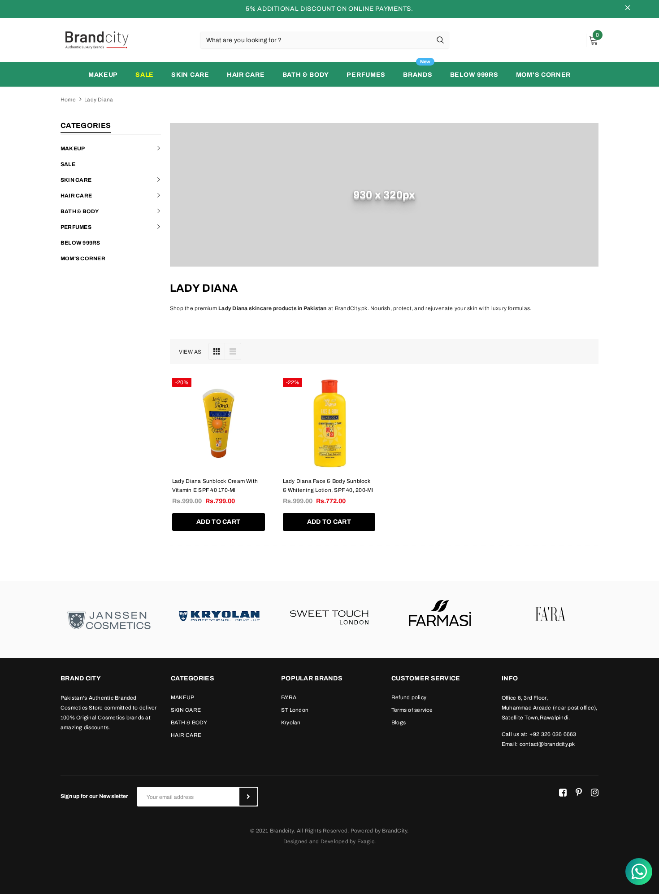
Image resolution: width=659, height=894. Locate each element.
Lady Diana (98, 99)
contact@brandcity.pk (547, 744)
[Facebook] (563, 793)
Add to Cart (218, 521)
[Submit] (248, 797)
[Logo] (96, 39)
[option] (109, 619)
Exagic (365, 841)
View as (190, 352)
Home (68, 99)
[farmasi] (439, 614)
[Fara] (550, 614)
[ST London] (329, 614)
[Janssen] (109, 619)
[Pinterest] (579, 793)
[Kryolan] (219, 614)
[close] (627, 8)
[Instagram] (594, 793)
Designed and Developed (315, 841)
